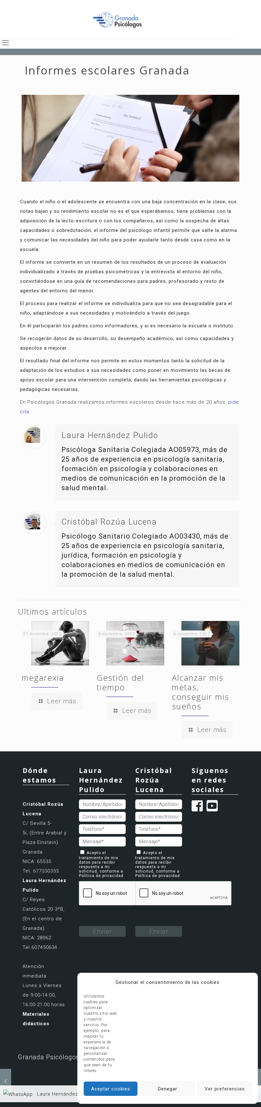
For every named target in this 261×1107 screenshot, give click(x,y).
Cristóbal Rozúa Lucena (109, 521)
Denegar (167, 1089)
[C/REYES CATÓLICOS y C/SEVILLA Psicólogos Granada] (117, 19)
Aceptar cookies (110, 1089)
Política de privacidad (101, 876)
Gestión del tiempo (120, 682)
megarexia (43, 677)
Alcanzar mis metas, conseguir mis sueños (200, 692)
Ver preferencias (225, 1089)
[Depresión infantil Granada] (5, 1081)
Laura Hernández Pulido (109, 435)
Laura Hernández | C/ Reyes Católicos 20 (86, 1094)
